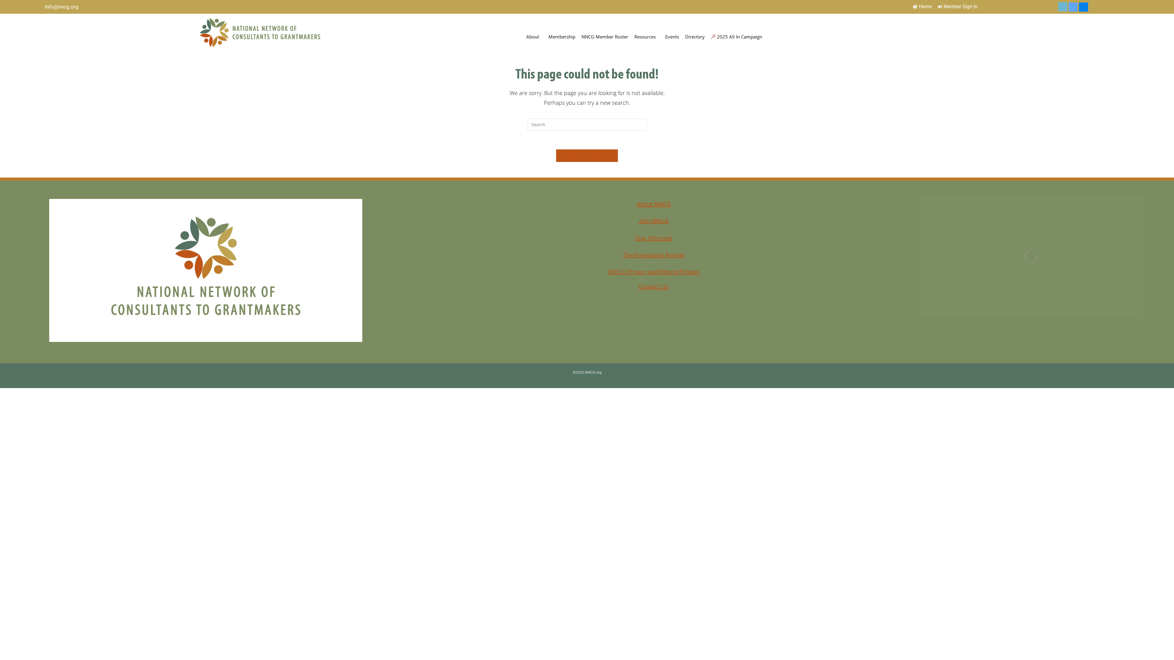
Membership (561, 37)
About (532, 37)
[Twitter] (1062, 6)
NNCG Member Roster (604, 37)
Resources (645, 37)
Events (672, 37)
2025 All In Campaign (739, 37)
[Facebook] (1083, 7)
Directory (695, 37)
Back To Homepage (587, 155)
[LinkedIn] (1073, 7)
